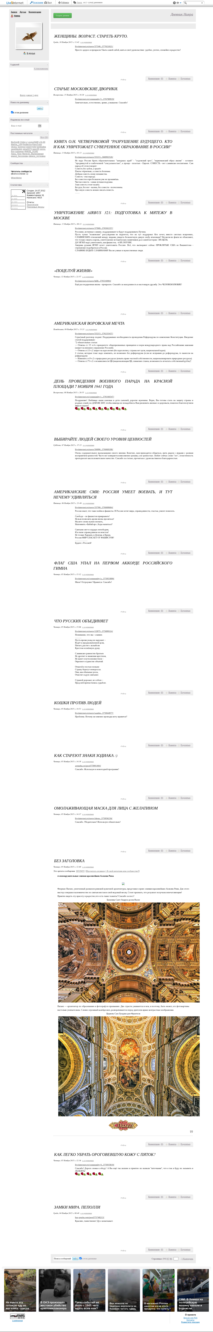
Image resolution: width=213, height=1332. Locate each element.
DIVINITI (80, 871)
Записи (14, 12)
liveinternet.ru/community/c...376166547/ (94, 397)
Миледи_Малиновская (33, 154)
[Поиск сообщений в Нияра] (40, 108)
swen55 (35, 149)
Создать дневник (62, 15)
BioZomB (15, 142)
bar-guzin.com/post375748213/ (89, 1217)
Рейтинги (65, 2)
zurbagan (19, 151)
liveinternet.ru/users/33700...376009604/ (94, 507)
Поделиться (185, 78)
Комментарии (35, 12)
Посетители (32, 205)
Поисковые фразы (35, 207)
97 (168, 1259)
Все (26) (44, 137)
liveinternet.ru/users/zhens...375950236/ (93, 818)
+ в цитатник (86, 42)
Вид (178, 3)
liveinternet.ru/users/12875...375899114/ (94, 631)
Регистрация (38, 2)
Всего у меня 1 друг (29, 95)
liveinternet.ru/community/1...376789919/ (94, 99)
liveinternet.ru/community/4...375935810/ (94, 1165)
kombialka (41, 147)
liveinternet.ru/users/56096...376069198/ (94, 449)
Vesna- (14, 147)
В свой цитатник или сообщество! (122, 871)
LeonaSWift (33, 142)
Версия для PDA (190, 1318)
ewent (29, 147)
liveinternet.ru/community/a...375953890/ (94, 578)
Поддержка (174, 3)
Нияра (12, 16)
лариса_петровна (36, 156)
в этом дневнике (20, 113)
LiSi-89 (42, 142)
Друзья (23, 12)
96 (171, 1259)
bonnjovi (22, 147)
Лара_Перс (16, 154)
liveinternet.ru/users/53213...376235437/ (94, 333)
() (162, 78)
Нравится (172, 78)
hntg (34, 147)
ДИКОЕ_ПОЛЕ (31, 151)
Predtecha (27, 144)
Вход (49, 2)
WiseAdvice (16, 178)
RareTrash (37, 144)
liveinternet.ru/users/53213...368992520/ (94, 157)
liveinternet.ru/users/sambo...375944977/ (94, 713)
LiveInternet (16, 3)
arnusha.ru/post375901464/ (88, 765)
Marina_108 (16, 144)
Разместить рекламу (190, 1322)
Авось (79, 2)
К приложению (41, 69)
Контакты (190, 1320)
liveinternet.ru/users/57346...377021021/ (94, 46)
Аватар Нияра (28, 35)
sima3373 (27, 149)
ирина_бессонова (19, 156)
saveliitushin (16, 149)
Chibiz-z (23, 142)
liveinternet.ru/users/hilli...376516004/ (93, 281)
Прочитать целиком (95, 871)
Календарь (188, 1259)
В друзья (31, 53)
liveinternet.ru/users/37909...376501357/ (94, 228)
